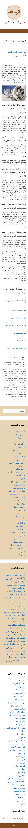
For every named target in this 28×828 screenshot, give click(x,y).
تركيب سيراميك (19, 488)
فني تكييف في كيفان (16, 396)
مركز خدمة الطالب (17, 532)
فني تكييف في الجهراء (20, 333)
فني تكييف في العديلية (20, 378)
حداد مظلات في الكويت (15, 491)
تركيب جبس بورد (18, 485)
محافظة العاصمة (21, 360)
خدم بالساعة (18, 501)
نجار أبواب (21, 520)
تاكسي (22, 535)
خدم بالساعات (19, 497)
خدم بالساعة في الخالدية (21, 601)
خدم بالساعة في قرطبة (10, 609)
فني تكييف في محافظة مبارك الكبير (16, 310)
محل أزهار (21, 523)
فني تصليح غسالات (15, 472)
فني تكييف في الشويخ (10, 371)
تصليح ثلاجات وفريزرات (16, 712)
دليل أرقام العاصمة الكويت (14, 728)
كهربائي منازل (17, 444)
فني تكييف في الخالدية (18, 362)
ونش (23, 551)
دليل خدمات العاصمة (17, 431)
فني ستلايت (20, 510)
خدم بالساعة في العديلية (14, 603)
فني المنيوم (20, 475)
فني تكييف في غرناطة (20, 394)
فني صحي (21, 447)
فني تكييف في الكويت (19, 65)
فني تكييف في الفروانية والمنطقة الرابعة (15, 325)
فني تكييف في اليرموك (20, 387)
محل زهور (19, 526)
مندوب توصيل (19, 539)
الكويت (13, 357)
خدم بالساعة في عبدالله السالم (19, 609)
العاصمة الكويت (20, 357)
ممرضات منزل (19, 507)
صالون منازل (20, 504)
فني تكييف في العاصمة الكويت (11, 376)
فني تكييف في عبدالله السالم (12, 392)
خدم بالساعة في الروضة (12, 601)
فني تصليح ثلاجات (16, 463)
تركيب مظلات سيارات (14, 494)
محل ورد (19, 529)
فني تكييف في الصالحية (19, 373)
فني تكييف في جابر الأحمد (16, 389)
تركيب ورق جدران (18, 481)
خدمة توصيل (18, 542)
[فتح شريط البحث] (2, 31)
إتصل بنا (22, 555)
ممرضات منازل (11, 654)
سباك (21, 453)
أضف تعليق (21, 398)
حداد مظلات (19, 594)
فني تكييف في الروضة (13, 366)
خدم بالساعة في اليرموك (8, 606)
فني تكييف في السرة (11, 369)
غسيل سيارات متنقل (17, 548)
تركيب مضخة (18, 450)
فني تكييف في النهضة (10, 385)
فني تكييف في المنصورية (12, 382)
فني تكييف (8, 357)
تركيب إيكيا (20, 516)
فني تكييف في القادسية (15, 380)
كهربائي (22, 441)
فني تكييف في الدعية (15, 364)
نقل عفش (21, 513)
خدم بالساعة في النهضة (18, 606)
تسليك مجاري (19, 456)
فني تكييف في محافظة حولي (18, 318)
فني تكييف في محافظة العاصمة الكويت (15, 80)
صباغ (23, 478)
